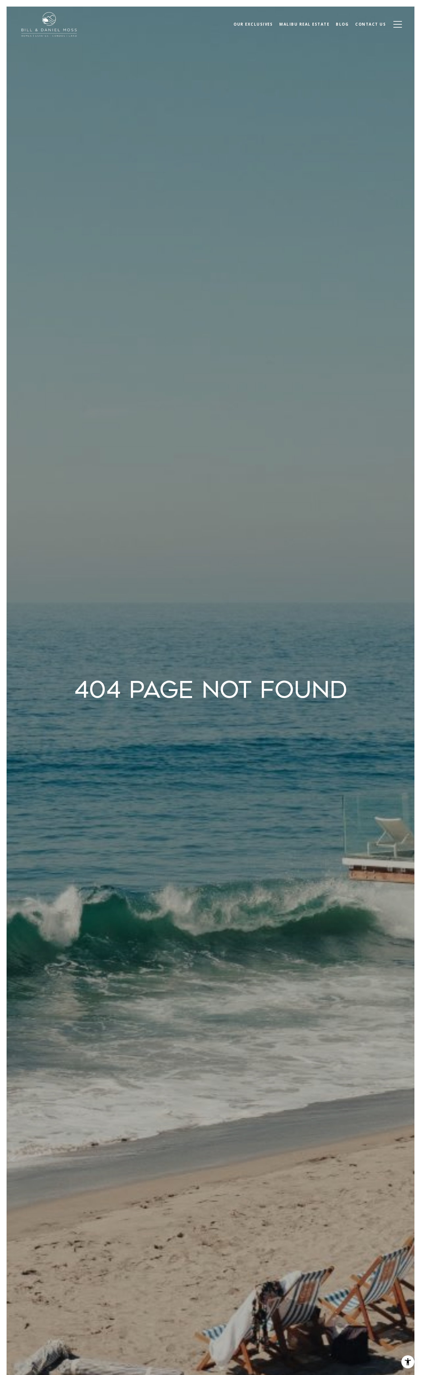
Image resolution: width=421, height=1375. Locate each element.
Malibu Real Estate (304, 24)
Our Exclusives (253, 24)
